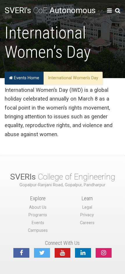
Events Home (26, 78)
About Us (38, 207)
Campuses (38, 230)
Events (38, 222)
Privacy (87, 214)
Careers (87, 222)
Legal (87, 207)
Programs (37, 214)
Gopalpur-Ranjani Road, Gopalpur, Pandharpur (62, 184)
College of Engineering (62, 177)
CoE (50, 10)
